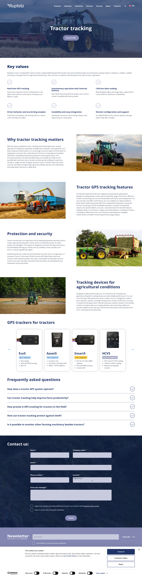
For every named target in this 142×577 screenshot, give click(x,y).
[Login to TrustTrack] (125, 6)
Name (33, 450)
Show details (100, 573)
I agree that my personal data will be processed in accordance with (66, 506)
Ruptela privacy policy (91, 506)
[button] (132, 349)
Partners (89, 6)
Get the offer (71, 38)
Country (76, 475)
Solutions (68, 6)
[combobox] (132, 6)
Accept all (121, 552)
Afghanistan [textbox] (78, 478)
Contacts (117, 6)
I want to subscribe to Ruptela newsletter (49, 510)
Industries (79, 6)
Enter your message (38, 487)
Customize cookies (121, 558)
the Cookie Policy (70, 556)
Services (99, 6)
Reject (121, 564)
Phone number (36, 475)
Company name (79, 450)
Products (57, 6)
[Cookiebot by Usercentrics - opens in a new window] (12, 573)
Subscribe (126, 537)
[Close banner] (139, 549)
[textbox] (132, 6)
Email (33, 463)
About (108, 6)
